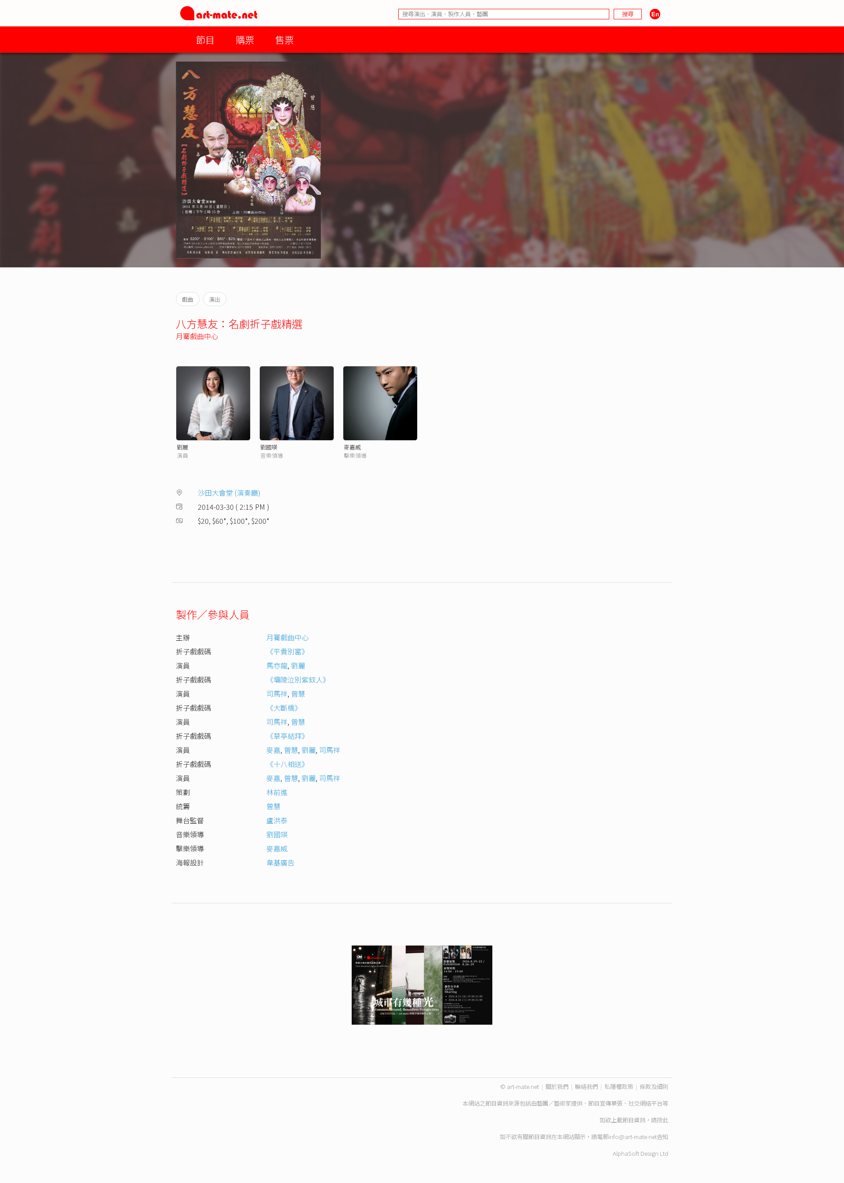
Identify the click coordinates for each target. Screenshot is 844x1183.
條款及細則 (654, 1086)
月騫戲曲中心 (197, 336)
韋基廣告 (280, 862)
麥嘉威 (352, 447)
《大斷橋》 (284, 707)
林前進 (276, 792)
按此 (662, 1120)
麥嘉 (273, 750)
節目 (205, 39)
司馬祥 (276, 693)
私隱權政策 (618, 1086)
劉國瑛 (268, 447)
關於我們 (557, 1086)
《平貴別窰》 (287, 651)
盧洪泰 (276, 820)
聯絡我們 (586, 1086)
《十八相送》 (287, 764)
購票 (245, 39)
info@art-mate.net (632, 1136)
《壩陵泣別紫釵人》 (298, 679)
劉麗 (182, 447)
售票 (284, 39)
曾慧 (298, 693)
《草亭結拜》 (287, 735)
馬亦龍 (276, 665)
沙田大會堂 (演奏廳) (229, 492)
